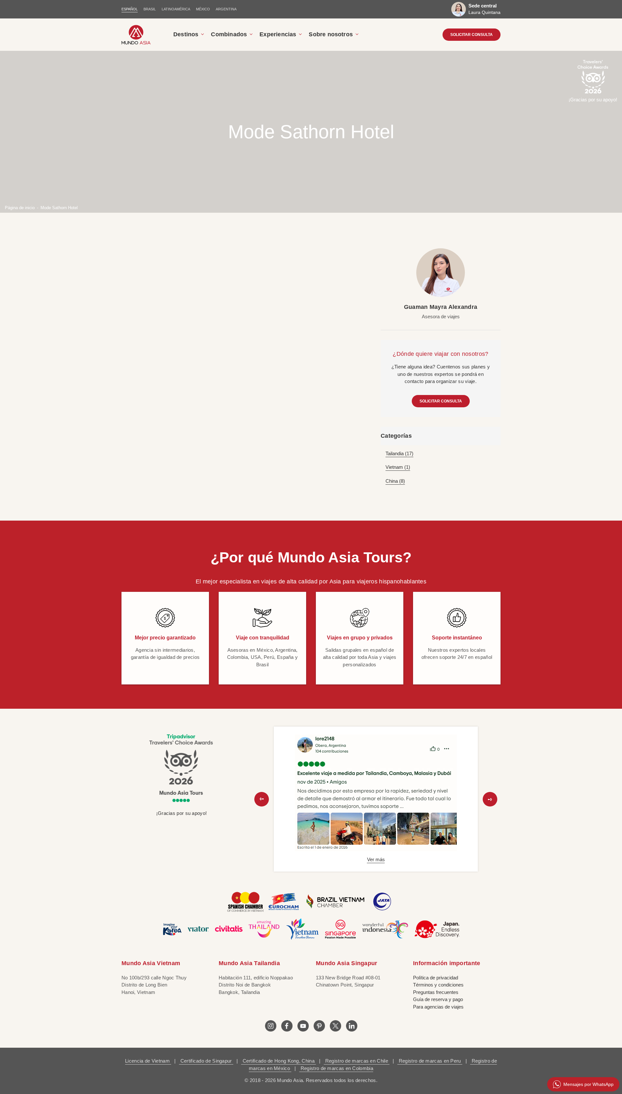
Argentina (226, 9)
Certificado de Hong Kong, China (278, 1061)
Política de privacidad (435, 977)
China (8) (395, 481)
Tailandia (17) (399, 453)
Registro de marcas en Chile (357, 1061)
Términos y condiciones (438, 984)
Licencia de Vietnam (148, 1061)
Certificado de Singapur (206, 1061)
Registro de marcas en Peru (429, 1061)
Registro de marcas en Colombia (336, 1068)
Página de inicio (20, 207)
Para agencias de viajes (438, 1006)
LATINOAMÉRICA (176, 9)
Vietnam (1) (398, 467)
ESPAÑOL (129, 9)
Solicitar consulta (441, 401)
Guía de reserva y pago (438, 999)
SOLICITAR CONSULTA (471, 34)
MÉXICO (203, 9)
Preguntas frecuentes (435, 992)
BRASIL (150, 9)
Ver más (376, 859)
